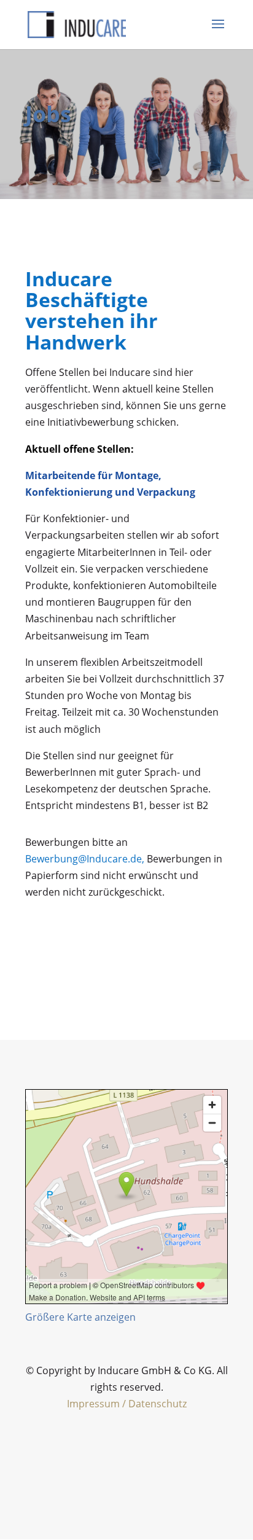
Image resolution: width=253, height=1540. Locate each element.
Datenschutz (157, 1403)
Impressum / (97, 1403)
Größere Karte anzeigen (80, 1317)
